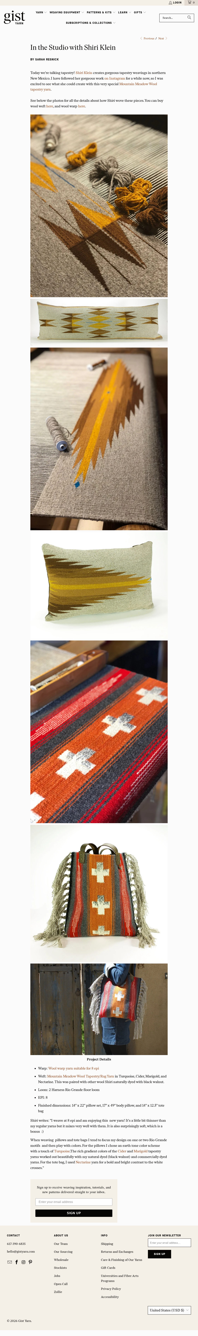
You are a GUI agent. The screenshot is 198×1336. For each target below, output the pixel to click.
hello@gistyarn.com (21, 1251)
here (49, 106)
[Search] (189, 18)
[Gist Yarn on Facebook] (17, 1262)
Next (161, 38)
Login (177, 2)
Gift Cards (108, 1268)
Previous (148, 38)
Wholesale (61, 1260)
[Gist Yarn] (14, 18)
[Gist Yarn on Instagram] (23, 1262)
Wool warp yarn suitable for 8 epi (73, 1068)
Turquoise (62, 1151)
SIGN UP (74, 1213)
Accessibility (110, 1297)
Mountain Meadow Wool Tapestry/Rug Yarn (80, 1076)
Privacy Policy (111, 1289)
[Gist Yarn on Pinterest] (30, 1262)
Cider (122, 1151)
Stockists (60, 1268)
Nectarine (83, 1162)
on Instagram (114, 78)
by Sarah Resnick (44, 59)
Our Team (61, 1244)
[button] (41, 13)
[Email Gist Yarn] (10, 1262)
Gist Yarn (24, 1321)
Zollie (58, 1292)
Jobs (57, 1276)
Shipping (107, 1244)
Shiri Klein (84, 73)
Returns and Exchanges (117, 1252)
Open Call (61, 1284)
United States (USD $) (167, 1310)
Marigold (141, 1151)
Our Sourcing (63, 1252)
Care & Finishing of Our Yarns (121, 1260)
